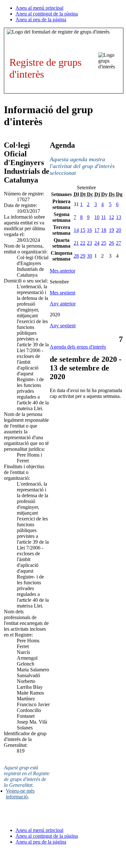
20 (118, 230)
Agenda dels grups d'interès (78, 347)
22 (82, 243)
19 (111, 230)
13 (118, 217)
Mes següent (62, 292)
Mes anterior (62, 270)
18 (103, 230)
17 (97, 230)
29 (82, 256)
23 (89, 243)
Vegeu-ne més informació (20, 793)
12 (111, 217)
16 (89, 230)
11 (103, 217)
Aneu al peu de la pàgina (41, 19)
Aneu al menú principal (39, 8)
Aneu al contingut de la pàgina (47, 13)
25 (103, 243)
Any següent (63, 325)
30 (89, 256)
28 (76, 256)
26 (111, 243)
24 (97, 243)
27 (118, 243)
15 (82, 230)
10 (97, 217)
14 (76, 230)
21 (76, 243)
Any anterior (63, 303)
